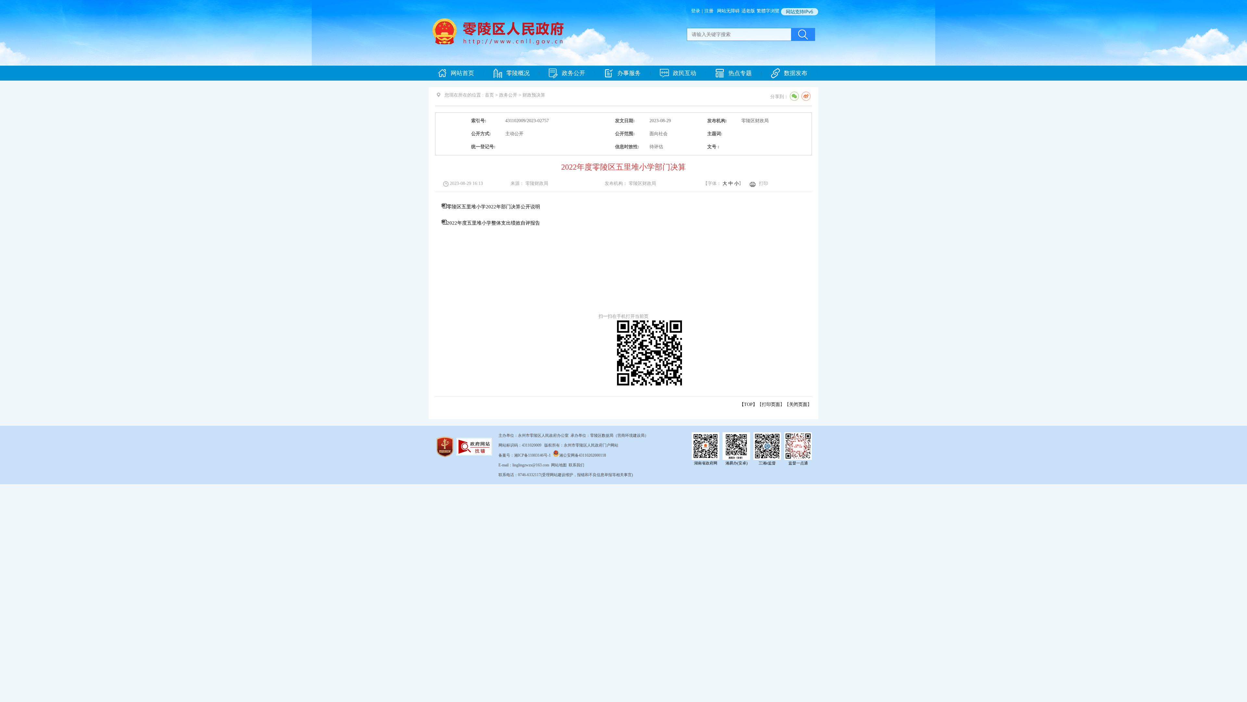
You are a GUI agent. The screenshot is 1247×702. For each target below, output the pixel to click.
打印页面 (771, 404)
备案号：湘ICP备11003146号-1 (524, 455)
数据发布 (795, 73)
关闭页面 (798, 404)
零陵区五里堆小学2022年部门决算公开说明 (493, 206)
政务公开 (573, 73)
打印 (763, 183)
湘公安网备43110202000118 (582, 455)
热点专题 (740, 73)
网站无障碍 (728, 10)
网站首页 (462, 73)
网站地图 (559, 465)
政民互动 (684, 73)
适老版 (748, 10)
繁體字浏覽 (768, 10)
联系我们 (576, 465)
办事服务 (629, 73)
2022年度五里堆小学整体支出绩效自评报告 (493, 223)
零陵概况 (518, 73)
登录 (695, 10)
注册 (708, 10)
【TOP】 (748, 404)
